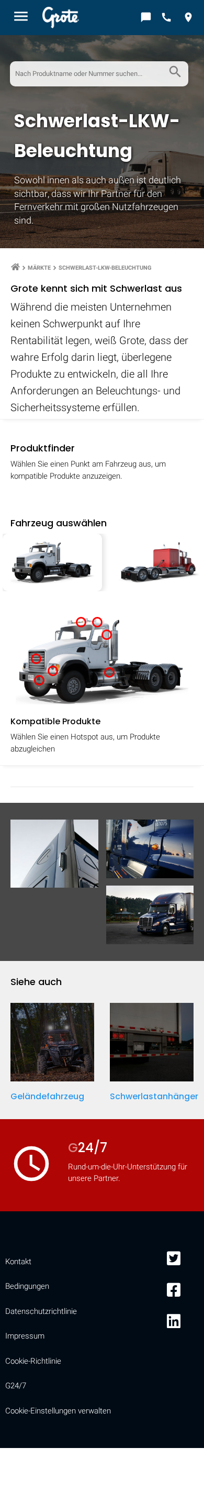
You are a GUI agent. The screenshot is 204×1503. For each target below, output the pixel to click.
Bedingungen (27, 1286)
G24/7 (15, 1385)
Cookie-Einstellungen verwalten (58, 1411)
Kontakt (18, 1261)
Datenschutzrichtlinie (41, 1311)
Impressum (24, 1336)
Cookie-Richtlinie (33, 1361)
